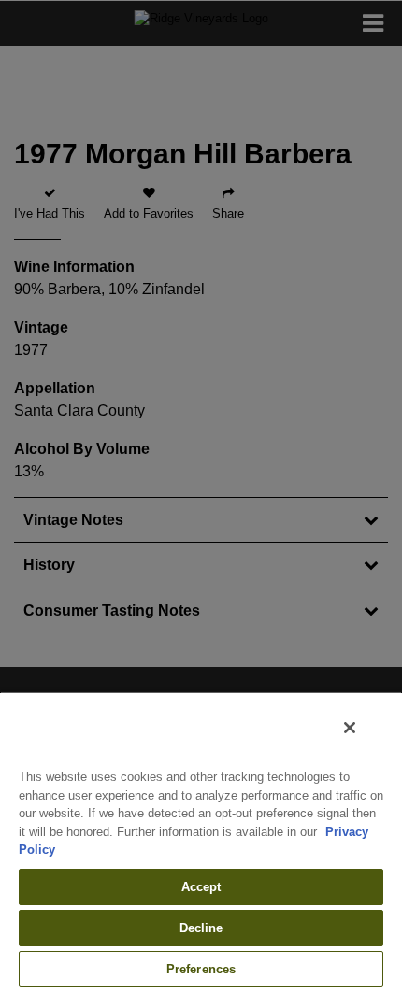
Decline (201, 928)
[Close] (349, 727)
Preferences (201, 969)
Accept (201, 887)
